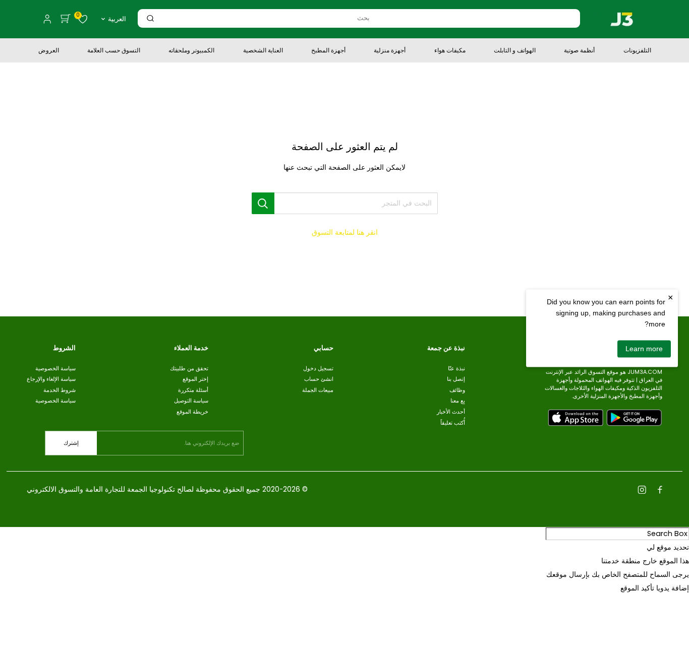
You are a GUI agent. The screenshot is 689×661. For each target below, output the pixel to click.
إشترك (71, 443)
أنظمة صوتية (579, 51)
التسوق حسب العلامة (113, 51)
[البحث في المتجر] (263, 203)
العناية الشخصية (263, 51)
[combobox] (363, 18)
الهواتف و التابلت (515, 51)
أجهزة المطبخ (328, 51)
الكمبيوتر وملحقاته (191, 51)
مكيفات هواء (450, 51)
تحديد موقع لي (668, 547)
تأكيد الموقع (637, 588)
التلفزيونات (637, 51)
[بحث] (150, 18)
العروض (48, 51)
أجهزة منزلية (390, 51)
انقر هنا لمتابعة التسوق (345, 232)
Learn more (644, 349)
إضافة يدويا (672, 588)
